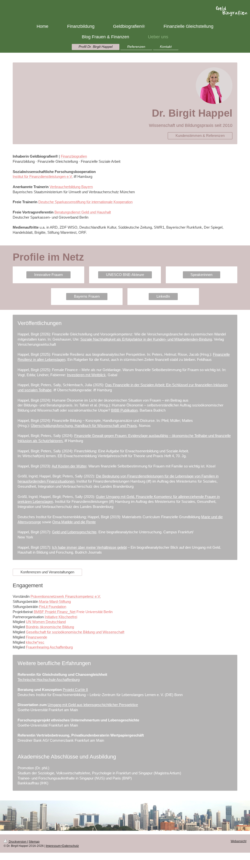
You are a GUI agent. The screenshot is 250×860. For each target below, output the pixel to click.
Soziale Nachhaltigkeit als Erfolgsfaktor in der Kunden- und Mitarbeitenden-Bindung (146, 339)
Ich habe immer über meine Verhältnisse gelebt (89, 547)
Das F (110, 385)
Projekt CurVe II (75, 690)
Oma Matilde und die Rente (74, 522)
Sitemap (34, 841)
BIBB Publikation (124, 410)
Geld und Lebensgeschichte (74, 532)
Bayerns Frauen (87, 296)
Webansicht (238, 841)
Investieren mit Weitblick (86, 375)
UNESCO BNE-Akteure (125, 275)
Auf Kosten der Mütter (69, 466)
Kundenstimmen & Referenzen (200, 135)
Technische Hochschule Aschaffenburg (49, 680)
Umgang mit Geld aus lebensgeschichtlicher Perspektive (93, 705)
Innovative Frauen (48, 275)
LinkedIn (163, 296)
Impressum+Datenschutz (62, 846)
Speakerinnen (201, 275)
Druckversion (17, 841)
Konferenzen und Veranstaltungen (47, 572)
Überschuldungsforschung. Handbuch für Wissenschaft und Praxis (84, 426)
